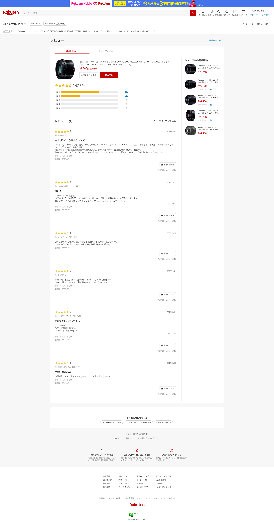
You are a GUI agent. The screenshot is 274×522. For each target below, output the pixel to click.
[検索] (193, 13)
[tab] (72, 51)
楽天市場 (6, 31)
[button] (211, 13)
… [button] (14, 31)
